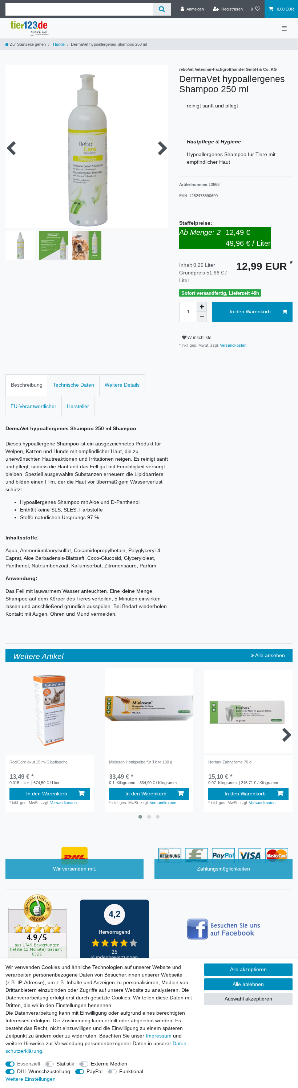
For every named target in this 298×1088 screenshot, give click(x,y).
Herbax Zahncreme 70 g (229, 762)
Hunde (58, 44)
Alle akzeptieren (248, 969)
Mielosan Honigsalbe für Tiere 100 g (140, 762)
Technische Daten (73, 385)
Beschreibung (27, 385)
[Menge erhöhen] (202, 307)
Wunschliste (199, 337)
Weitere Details (122, 385)
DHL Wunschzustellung (43, 1071)
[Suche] (162, 9)
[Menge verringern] (202, 317)
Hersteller (78, 406)
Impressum (159, 1036)
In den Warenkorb (250, 311)
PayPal (94, 1071)
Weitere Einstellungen (30, 1079)
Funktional (131, 1071)
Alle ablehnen (248, 984)
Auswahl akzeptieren (248, 999)
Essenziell (28, 1064)
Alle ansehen (269, 655)
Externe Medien (109, 1064)
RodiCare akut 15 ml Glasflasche (38, 762)
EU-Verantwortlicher (33, 406)
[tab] (26, 385)
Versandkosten (232, 345)
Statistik (65, 1064)
